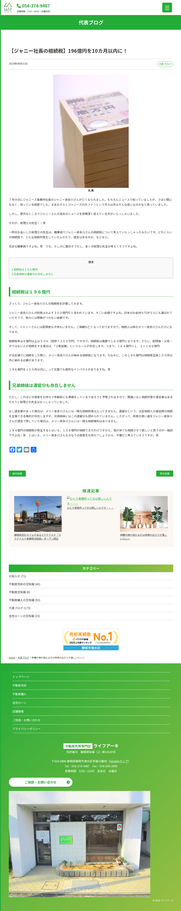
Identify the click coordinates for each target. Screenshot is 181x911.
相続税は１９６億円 (24, 269)
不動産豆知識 (17, 592)
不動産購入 (19, 694)
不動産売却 (19, 685)
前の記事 (17, 473)
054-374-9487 (35, 5)
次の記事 (165, 473)
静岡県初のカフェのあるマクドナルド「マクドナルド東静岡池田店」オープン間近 (37, 536)
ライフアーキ (167, 900)
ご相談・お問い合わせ (26, 720)
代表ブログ (165, 64)
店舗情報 (18, 711)
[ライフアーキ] (8, 11)
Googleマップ (119, 761)
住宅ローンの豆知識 (21, 616)
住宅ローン (19, 703)
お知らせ (14, 576)
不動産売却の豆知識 (21, 584)
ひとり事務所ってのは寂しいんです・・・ (90, 507)
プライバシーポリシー (26, 729)
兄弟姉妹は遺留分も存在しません (32, 274)
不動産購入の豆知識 (21, 600)
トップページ (20, 676)
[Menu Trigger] (167, 7)
